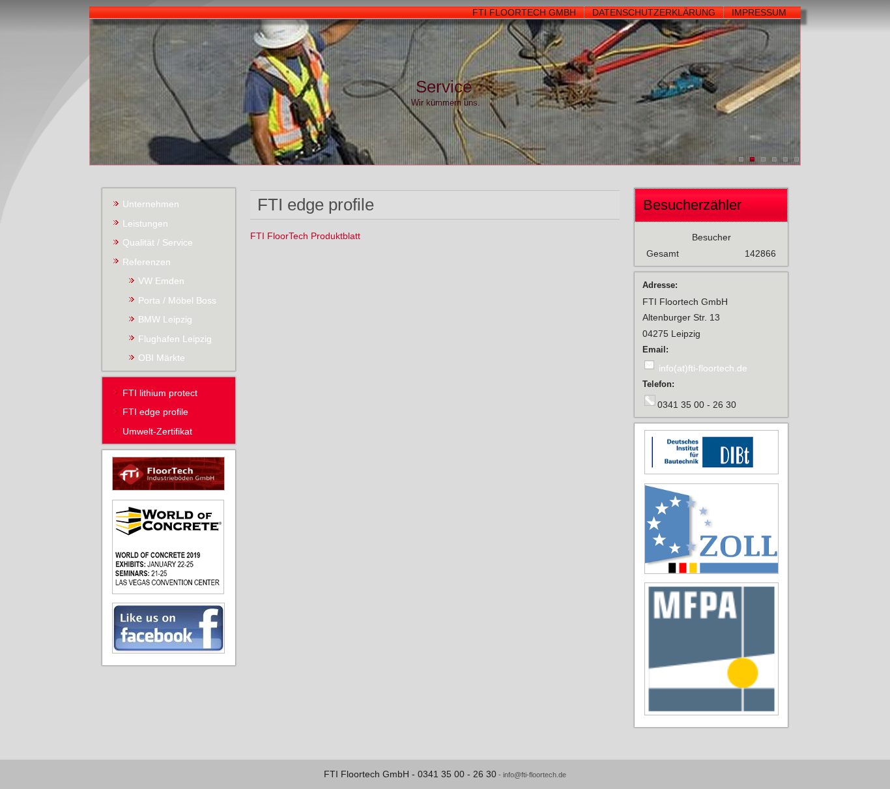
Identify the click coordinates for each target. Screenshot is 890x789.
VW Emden (161, 281)
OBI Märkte (161, 357)
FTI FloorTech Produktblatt (305, 236)
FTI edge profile (155, 412)
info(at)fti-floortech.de (703, 368)
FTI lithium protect (159, 393)
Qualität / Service (157, 242)
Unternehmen (150, 204)
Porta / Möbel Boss (177, 300)
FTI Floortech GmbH (524, 12)
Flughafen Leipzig (175, 339)
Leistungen (145, 223)
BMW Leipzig (165, 319)
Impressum (759, 12)
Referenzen (146, 262)
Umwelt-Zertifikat (157, 431)
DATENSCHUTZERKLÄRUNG (653, 12)
